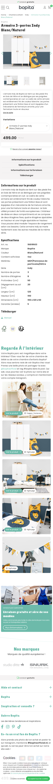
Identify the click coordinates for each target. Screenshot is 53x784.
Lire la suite (8, 113)
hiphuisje (31, 452)
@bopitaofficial (8, 368)
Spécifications (26, 164)
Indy (27, 15)
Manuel (7, 317)
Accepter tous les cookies (38, 779)
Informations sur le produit (26, 159)
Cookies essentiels (18, 779)
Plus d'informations (14, 627)
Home (3, 15)
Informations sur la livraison (26, 170)
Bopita (4, 22)
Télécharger (26, 175)
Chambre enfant (16, 15)
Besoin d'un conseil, (27, 149)
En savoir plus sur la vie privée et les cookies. (28, 773)
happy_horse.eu (34, 413)
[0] (49, 7)
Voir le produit (12, 413)
